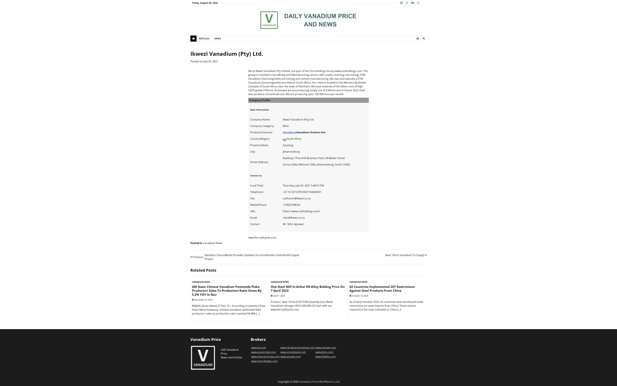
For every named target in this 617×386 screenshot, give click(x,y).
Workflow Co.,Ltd (329, 381)
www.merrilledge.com (264, 361)
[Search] (423, 38)
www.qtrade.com (325, 347)
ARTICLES (204, 38)
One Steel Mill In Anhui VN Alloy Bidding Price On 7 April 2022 (308, 289)
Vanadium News (213, 243)
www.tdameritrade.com (265, 356)
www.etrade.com (290, 356)
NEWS (217, 38)
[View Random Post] (417, 38)
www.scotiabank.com (293, 352)
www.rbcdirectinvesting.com (297, 347)
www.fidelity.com (325, 356)
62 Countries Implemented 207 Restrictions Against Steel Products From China (382, 289)
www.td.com (258, 347)
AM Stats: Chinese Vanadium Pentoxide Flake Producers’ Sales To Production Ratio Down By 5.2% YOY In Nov (227, 291)
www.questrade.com (263, 352)
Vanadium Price (308, 381)
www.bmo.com (324, 352)
